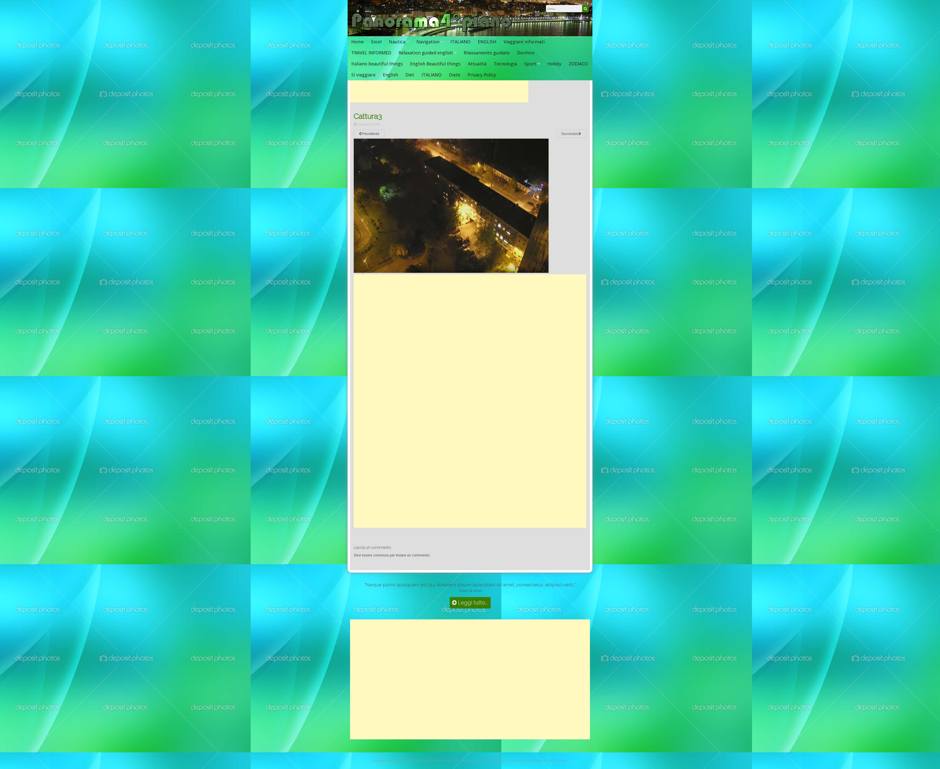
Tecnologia (505, 64)
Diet (409, 75)
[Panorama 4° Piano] (431, 31)
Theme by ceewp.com (476, 760)
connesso (381, 555)
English (390, 75)
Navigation (427, 42)
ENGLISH (487, 42)
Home (357, 42)
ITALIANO (460, 42)
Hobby (554, 64)
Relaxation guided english (426, 53)
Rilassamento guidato (487, 53)
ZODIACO (578, 64)
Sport (530, 64)
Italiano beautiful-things (377, 64)
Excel (376, 42)
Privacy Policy (482, 75)
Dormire (526, 53)
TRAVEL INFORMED (371, 53)
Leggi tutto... (472, 603)
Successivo (570, 133)
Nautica (397, 42)
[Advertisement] (439, 91)
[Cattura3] (451, 271)
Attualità (477, 64)
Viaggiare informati (524, 42)
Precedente (370, 133)
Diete (454, 75)
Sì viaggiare (363, 75)
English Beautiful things (435, 64)
